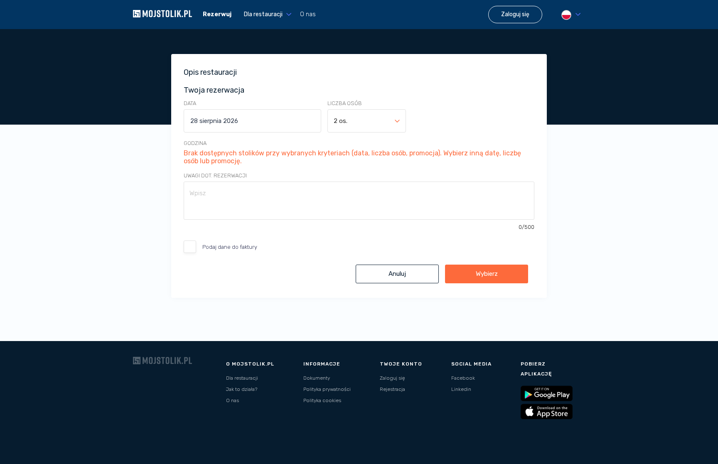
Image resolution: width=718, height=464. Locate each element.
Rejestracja (392, 389)
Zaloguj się (392, 378)
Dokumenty (316, 378)
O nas (308, 14)
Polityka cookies (322, 400)
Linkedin (461, 389)
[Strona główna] (162, 25)
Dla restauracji (242, 378)
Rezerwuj (217, 14)
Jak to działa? (241, 389)
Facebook (463, 378)
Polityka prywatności (327, 389)
